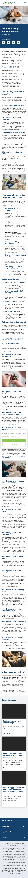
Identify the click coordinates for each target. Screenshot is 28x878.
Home (3, 7)
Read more (6, 733)
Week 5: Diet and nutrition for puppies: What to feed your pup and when (12, 755)
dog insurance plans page (16, 368)
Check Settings (14, 444)
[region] (14, 439)
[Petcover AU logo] (9, 3)
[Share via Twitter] (8, 42)
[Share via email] (18, 42)
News (6, 7)
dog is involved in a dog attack (15, 594)
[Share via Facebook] (3, 42)
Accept (14, 440)
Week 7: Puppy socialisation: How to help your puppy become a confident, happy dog (13, 790)
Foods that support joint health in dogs (12, 722)
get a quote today (20, 691)
